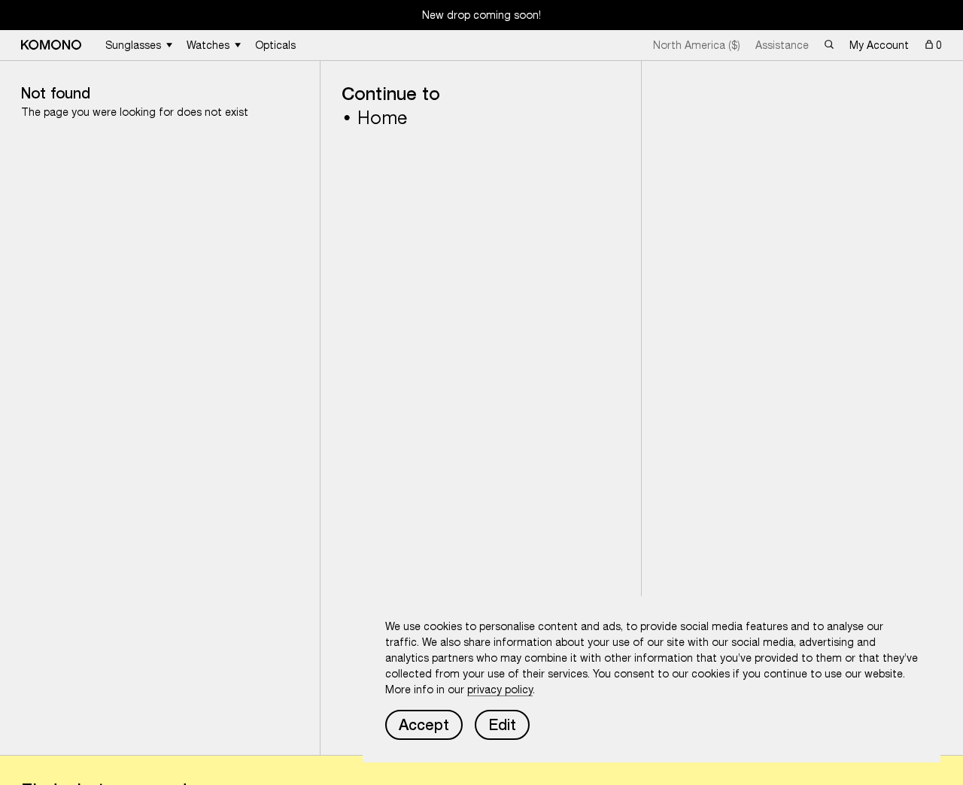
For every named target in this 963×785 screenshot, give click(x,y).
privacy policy (500, 689)
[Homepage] (51, 44)
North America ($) (696, 45)
